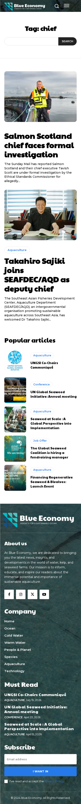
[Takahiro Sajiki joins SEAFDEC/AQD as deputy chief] (40, 215)
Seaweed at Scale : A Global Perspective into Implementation (50, 423)
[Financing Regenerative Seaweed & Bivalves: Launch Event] (15, 478)
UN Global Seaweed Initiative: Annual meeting (53, 394)
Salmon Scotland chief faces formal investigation (39, 144)
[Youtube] (44, 594)
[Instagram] (20, 594)
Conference (41, 384)
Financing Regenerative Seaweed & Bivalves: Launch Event (51, 481)
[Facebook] (9, 594)
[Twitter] (32, 594)
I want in (40, 771)
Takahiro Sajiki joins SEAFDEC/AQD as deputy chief (37, 274)
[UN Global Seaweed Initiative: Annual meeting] (15, 390)
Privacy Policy (54, 781)
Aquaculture (17, 250)
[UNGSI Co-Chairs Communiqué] (15, 361)
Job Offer (40, 440)
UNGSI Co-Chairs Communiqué (44, 364)
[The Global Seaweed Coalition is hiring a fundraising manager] (15, 449)
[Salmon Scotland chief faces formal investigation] (40, 96)
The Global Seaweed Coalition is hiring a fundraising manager (49, 452)
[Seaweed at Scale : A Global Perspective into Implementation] (15, 419)
